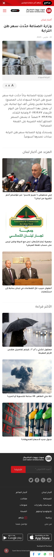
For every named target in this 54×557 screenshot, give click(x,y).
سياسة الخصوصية (44, 546)
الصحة (23, 512)
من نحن (48, 524)
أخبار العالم (21, 493)
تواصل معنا (21, 524)
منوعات (23, 505)
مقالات (23, 499)
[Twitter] (39, 554)
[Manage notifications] (6, 550)
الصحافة (47, 499)
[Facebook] (33, 554)
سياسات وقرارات (43, 505)
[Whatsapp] (44, 554)
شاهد (21, 518)
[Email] (50, 554)
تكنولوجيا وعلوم (44, 512)
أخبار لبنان (46, 20)
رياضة (49, 518)
